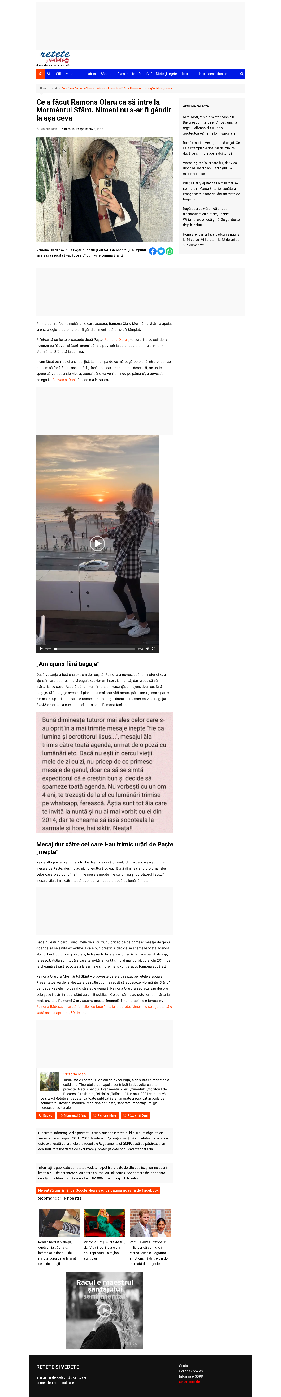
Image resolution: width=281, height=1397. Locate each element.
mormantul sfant (75, 1115)
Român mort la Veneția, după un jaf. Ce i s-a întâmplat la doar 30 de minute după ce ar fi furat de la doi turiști (211, 148)
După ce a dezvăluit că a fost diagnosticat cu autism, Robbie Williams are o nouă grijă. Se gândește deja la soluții (211, 217)
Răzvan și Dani (64, 380)
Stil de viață (64, 74)
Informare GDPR (191, 1376)
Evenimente (126, 74)
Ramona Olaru (116, 339)
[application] (97, 544)
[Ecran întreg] (154, 649)
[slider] (94, 649)
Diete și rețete (166, 74)
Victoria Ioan (48, 129)
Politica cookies (191, 1371)
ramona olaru (106, 1115)
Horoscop (187, 74)
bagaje (47, 1115)
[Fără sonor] (147, 649)
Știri (50, 74)
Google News (86, 1190)
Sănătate (107, 74)
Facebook (150, 1190)
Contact (185, 1366)
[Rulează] (41, 649)
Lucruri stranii (87, 74)
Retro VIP (146, 74)
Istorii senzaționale (213, 74)
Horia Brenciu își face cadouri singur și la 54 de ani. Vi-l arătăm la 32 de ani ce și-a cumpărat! (211, 239)
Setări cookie (189, 1382)
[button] (97, 543)
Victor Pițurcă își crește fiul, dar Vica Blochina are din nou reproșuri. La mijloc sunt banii (210, 168)
